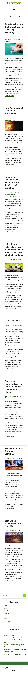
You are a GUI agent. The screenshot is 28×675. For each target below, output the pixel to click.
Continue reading (9, 95)
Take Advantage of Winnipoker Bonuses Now (14, 111)
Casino (17, 325)
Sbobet (6, 611)
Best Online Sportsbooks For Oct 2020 (13, 524)
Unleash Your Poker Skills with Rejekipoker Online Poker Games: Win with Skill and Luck (14, 249)
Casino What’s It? (13, 320)
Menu (14, 9)
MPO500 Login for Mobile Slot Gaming (15, 654)
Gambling (10, 39)
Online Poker (7, 621)
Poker (15, 39)
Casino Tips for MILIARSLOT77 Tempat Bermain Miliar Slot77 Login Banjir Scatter (15, 640)
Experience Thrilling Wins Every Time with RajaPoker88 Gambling (12, 182)
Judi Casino (7, 616)
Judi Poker (15, 397)
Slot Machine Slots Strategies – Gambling (14, 451)
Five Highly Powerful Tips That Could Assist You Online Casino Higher (14, 386)
